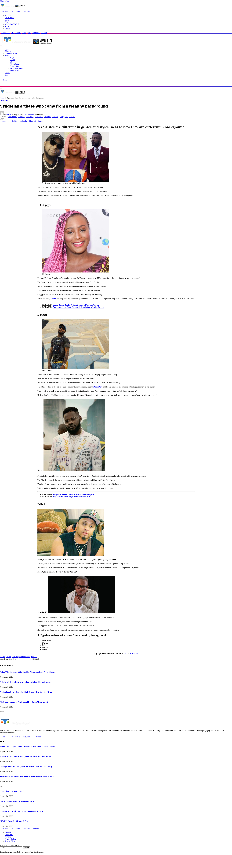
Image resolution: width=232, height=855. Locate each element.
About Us (8, 832)
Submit (26, 848)
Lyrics (7, 20)
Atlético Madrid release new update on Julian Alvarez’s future (25, 682)
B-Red (2, 657)
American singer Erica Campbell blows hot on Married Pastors (78, 307)
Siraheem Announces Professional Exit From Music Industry (25, 702)
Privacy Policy (10, 839)
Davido (8, 657)
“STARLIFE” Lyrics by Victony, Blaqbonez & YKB (21, 811)
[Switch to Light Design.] (2, 83)
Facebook (134, 654)
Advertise (8, 837)
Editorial (8, 15)
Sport (7, 75)
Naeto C (34, 657)
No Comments (29, 114)
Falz (28, 657)
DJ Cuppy (16, 657)
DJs (6, 22)
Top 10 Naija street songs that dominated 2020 (71, 497)
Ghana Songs (15, 64)
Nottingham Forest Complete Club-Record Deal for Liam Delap (26, 692)
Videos (7, 29)
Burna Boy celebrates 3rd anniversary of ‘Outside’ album (76, 305)
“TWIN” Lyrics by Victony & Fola (14, 821)
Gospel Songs (15, 66)
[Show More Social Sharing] (75, 117)
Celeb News (9, 18)
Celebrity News (11, 53)
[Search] (0, 85)
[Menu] (1, 45)
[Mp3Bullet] (27, 45)
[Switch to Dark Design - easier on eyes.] (1, 83)
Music (7, 26)
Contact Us (9, 835)
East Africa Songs (16, 68)
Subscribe (4, 80)
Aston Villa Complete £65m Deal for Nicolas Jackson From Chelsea (27, 672)
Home (7, 49)
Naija (12, 57)
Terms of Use (10, 841)
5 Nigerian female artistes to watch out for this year (73, 494)
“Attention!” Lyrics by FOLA (12, 791)
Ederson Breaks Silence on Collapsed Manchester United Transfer (27, 776)
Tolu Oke (9, 114)
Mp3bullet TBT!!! (12, 24)
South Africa (14, 71)
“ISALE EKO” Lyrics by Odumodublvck (17, 801)
